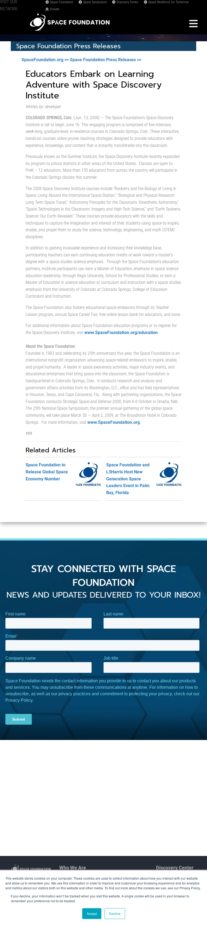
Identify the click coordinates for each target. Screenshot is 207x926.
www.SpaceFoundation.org (113, 422)
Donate (54, 9)
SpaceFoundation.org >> (45, 59)
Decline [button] (114, 913)
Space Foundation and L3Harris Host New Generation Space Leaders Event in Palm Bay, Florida (128, 478)
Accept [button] (92, 913)
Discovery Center (127, 2)
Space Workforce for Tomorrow (168, 2)
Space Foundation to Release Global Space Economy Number (47, 471)
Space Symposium (94, 2)
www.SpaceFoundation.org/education (120, 332)
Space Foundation (61, 2)
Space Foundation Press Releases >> (105, 59)
